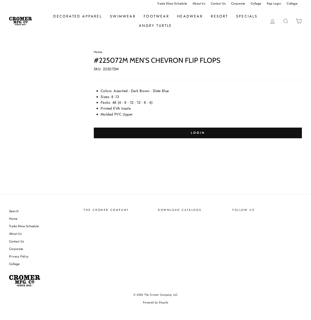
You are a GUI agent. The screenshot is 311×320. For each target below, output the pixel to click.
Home (98, 52)
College (256, 3)
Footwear (156, 16)
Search (14, 211)
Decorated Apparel (77, 16)
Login (198, 133)
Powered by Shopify (155, 302)
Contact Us (218, 3)
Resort (219, 16)
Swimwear (123, 16)
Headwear (190, 16)
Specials (247, 16)
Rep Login (274, 3)
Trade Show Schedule (172, 3)
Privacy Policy (19, 256)
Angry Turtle (155, 25)
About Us (199, 3)
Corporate (238, 3)
